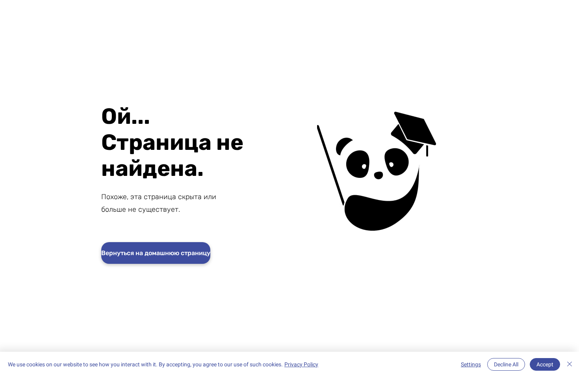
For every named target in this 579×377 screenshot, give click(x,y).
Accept (544, 364)
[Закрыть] (569, 364)
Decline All (506, 364)
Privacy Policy (301, 364)
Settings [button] (471, 364)
